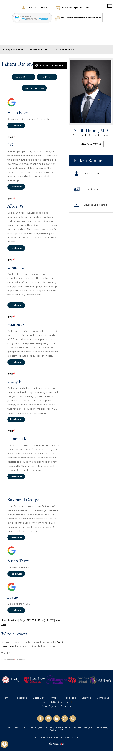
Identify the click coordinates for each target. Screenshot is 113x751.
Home (6, 697)
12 (30, 620)
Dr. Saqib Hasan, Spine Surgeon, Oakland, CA (26, 49)
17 (47, 620)
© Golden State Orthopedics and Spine (56, 737)
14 (36, 620)
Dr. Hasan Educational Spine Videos (81, 17)
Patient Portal (91, 189)
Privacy (53, 697)
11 (28, 620)
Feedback (21, 697)
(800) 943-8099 (37, 7)
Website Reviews (34, 88)
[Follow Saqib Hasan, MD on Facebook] (40, 718)
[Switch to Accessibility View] (4, 744)
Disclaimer (38, 697)
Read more (16, 125)
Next (58, 620)
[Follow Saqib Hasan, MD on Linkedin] (56, 718)
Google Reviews (23, 77)
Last (3, 624)
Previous (13, 620)
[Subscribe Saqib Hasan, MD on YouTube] (48, 718)
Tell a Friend (69, 697)
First (3, 620)
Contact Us (103, 697)
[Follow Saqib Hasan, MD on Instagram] (72, 718)
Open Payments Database (56, 706)
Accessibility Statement (56, 702)
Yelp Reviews (47, 77)
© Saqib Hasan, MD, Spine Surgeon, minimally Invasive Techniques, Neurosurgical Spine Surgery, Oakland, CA (56, 729)
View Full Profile (91, 144)
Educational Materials (95, 205)
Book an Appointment (76, 7)
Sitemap (86, 697)
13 (33, 620)
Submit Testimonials (52, 65)
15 (39, 620)
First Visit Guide (92, 173)
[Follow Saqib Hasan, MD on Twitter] (64, 718)
